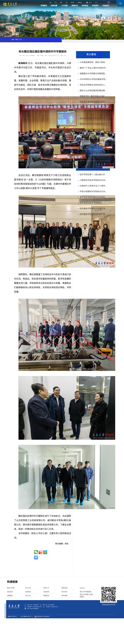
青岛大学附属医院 (85, 592)
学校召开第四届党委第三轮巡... (93, 102)
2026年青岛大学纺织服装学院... (93, 79)
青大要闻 (91, 54)
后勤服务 (10, 596)
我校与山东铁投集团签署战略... (93, 91)
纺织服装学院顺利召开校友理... (93, 214)
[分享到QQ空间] (45, 552)
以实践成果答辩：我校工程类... (93, 62)
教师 (61, 2)
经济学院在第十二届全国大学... (93, 174)
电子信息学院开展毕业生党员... (93, 197)
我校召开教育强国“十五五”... (92, 147)
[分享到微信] (36, 552)
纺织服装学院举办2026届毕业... (93, 208)
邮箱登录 (46, 596)
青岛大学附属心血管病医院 (86, 596)
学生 (56, 2)
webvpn (82, 588)
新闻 (17, 39)
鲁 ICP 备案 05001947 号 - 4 (26, 616)
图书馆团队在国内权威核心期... (93, 135)
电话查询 (46, 592)
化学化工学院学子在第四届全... (93, 158)
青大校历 (64, 592)
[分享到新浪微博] (41, 552)
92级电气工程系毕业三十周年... (93, 186)
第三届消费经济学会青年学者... (93, 130)
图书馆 (72, 2)
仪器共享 (28, 592)
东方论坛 (28, 588)
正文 (20, 39)
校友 (67, 2)
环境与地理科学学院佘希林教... (93, 152)
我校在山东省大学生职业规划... (93, 124)
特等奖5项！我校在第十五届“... (93, 96)
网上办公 (28, 596)
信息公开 (46, 588)
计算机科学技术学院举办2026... (93, 180)
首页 (13, 39)
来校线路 (64, 596)
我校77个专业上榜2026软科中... (93, 68)
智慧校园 (80, 2)
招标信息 (10, 592)
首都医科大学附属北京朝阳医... (93, 74)
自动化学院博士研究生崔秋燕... (93, 118)
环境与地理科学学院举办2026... (93, 191)
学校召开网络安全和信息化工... (93, 85)
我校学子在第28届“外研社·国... (93, 141)
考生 (50, 2)
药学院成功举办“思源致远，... (92, 203)
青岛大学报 (10, 588)
